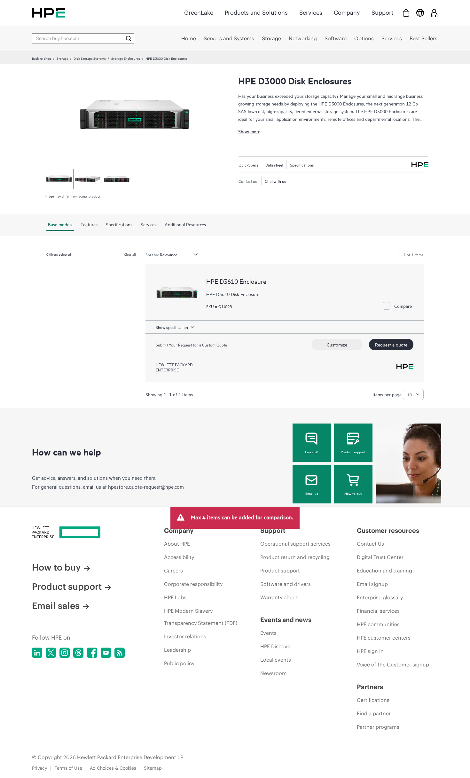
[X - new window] (51, 653)
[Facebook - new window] (92, 653)
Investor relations (185, 636)
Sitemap (153, 768)
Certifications (373, 700)
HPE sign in (370, 651)
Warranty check (279, 597)
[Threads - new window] (78, 653)
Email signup (372, 584)
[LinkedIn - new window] (37, 653)
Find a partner (374, 713)
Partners (370, 687)
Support (382, 12)
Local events (275, 660)
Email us (311, 493)
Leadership (177, 650)
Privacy (39, 768)
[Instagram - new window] (64, 653)
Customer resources (388, 530)
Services (310, 12)
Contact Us (370, 544)
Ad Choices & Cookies (113, 768)
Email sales (56, 605)
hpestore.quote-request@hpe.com (146, 486)
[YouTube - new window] (106, 653)
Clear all (130, 254)
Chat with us (275, 181)
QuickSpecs (249, 164)
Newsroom (273, 673)
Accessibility (179, 557)
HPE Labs (175, 597)
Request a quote (391, 344)
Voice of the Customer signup (393, 664)
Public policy (179, 663)
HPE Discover (276, 646)
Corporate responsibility (193, 584)
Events (268, 633)
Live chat (311, 451)
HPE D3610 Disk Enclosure (232, 294)
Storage (62, 58)
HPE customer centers (384, 637)
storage (312, 96)
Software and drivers (285, 584)
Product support (353, 451)
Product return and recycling (295, 557)
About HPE (177, 544)
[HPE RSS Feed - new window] (119, 653)
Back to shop (41, 58)
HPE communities (378, 624)
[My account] (434, 13)
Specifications (302, 164)
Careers (173, 570)
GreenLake (198, 12)
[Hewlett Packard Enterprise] (48, 13)
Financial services (378, 611)
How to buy (353, 493)
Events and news (285, 620)
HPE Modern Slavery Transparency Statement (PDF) (200, 617)
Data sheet (274, 164)
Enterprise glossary (380, 597)
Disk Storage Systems (90, 58)
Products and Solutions (256, 12)
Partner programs (378, 727)
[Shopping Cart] (406, 13)
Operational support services (295, 544)
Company (347, 12)
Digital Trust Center (380, 557)
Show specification (172, 327)
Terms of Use (68, 768)
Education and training (384, 570)
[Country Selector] (420, 13)
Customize (337, 344)
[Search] (128, 38)
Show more (249, 131)
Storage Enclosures (125, 58)
